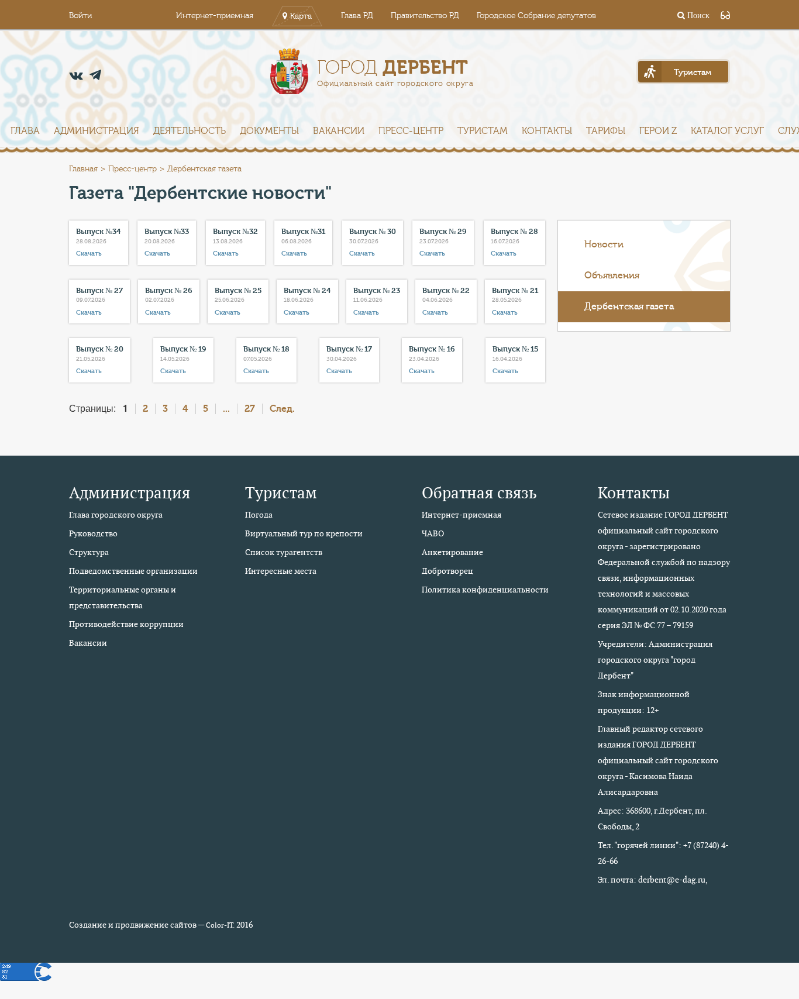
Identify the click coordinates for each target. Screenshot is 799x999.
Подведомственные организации (133, 571)
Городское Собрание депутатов (536, 15)
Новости (604, 244)
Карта (301, 16)
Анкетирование (452, 552)
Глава (25, 131)
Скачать (89, 253)
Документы (269, 131)
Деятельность (189, 131)
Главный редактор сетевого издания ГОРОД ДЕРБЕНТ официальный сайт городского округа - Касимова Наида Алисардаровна (658, 760)
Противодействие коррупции (126, 624)
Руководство (93, 533)
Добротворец (447, 571)
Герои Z (658, 131)
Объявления (611, 275)
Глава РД (357, 15)
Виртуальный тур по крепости (304, 533)
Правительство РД (425, 15)
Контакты (547, 131)
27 (249, 409)
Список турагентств (283, 552)
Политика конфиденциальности (485, 589)
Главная (83, 169)
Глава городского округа (116, 514)
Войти (80, 15)
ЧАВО (433, 533)
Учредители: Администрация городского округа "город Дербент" (655, 660)
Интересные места (280, 571)
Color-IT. (220, 925)
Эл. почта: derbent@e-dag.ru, (653, 879)
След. (282, 409)
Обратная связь (479, 493)
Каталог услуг (727, 131)
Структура (89, 552)
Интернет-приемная (214, 15)
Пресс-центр (410, 131)
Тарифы (605, 131)
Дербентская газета (629, 306)
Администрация (96, 131)
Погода (259, 514)
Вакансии (338, 131)
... (226, 409)
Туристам (482, 131)
